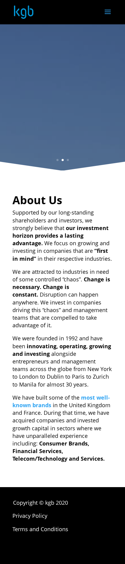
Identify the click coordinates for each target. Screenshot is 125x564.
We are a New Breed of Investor (62, 89)
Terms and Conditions (40, 529)
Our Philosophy (62, 141)
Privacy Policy (29, 515)
